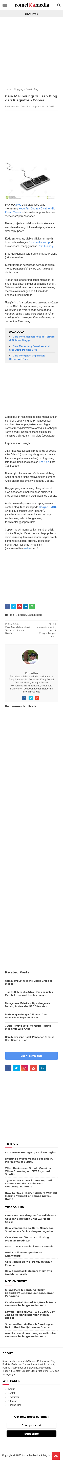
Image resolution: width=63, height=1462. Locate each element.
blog (18, 204)
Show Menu (31, 13)
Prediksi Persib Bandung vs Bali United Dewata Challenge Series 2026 (31, 1335)
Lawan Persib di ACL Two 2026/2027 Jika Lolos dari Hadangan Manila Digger (30, 1314)
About (11, 1389)
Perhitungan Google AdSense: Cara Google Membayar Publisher (26, 1016)
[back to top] (56, 1456)
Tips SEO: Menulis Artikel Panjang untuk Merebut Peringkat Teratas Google (29, 994)
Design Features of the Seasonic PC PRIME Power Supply (29, 1160)
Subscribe (31, 1433)
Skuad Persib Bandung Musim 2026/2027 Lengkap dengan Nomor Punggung (29, 1293)
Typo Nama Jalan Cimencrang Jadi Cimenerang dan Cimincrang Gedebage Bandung (28, 1183)
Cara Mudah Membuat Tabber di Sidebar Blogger (17, 630)
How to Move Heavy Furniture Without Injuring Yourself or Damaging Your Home (31, 1196)
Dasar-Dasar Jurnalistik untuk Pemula (29, 1246)
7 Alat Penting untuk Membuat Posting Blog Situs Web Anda (28, 1027)
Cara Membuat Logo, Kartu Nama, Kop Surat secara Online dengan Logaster (29, 1230)
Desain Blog (34, 614)
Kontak (11, 1393)
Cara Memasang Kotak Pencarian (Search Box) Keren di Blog (29, 1039)
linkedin (27, 691)
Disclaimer (13, 1397)
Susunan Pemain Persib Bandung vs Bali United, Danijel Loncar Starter (29, 1326)
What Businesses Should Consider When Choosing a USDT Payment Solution (28, 1171)
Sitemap (12, 1401)
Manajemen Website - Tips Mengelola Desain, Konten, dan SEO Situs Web (27, 1005)
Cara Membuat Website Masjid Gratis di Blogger (28, 982)
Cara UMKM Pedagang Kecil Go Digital (30, 1152)
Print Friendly (45, 246)
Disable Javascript (40, 242)
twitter (37, 688)
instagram (47, 688)
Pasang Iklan (15, 1405)
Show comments (31, 1055)
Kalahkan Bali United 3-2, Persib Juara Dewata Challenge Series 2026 (30, 1304)
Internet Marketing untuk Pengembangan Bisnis (46, 631)
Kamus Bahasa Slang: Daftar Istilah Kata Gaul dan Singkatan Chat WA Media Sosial (30, 1219)
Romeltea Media (31, 1455)
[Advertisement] (31, 53)
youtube (35, 691)
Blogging (21, 614)
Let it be (44, 462)
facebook (28, 688)
